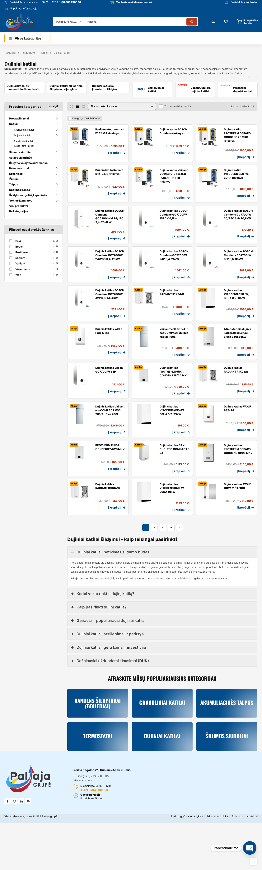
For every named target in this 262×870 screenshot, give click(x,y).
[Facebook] (7, 801)
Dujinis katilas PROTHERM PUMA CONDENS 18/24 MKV (174, 371)
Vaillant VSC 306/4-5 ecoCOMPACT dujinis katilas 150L (174, 332)
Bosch (19, 246)
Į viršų (253, 861)
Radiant (20, 257)
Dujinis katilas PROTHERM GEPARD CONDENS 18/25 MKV (238, 449)
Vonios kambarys (20, 200)
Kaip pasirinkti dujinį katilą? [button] (102, 607)
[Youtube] (28, 801)
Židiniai (14, 179)
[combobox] (68, 21)
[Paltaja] (19, 21)
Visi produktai (18, 205)
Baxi (18, 241)
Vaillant (20, 263)
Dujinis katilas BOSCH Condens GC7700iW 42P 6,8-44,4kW (109, 294)
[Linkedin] (21, 801)
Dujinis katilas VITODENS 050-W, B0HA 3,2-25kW (172, 410)
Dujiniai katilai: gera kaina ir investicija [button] (111, 647)
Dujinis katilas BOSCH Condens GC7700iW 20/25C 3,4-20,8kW (238, 214)
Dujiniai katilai (22, 135)
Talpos (13, 184)
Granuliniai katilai (24, 129)
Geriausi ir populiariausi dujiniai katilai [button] (111, 620)
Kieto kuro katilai (24, 145)
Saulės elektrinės (20, 157)
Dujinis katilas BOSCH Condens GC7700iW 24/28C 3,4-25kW (109, 255)
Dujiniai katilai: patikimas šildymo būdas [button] (113, 552)
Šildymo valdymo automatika (28, 163)
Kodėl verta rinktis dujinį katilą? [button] (105, 593)
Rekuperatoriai (19, 168)
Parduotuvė (28, 52)
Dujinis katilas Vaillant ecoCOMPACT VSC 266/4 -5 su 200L (110, 410)
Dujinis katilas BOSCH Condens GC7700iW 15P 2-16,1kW (174, 214)
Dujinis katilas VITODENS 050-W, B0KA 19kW (172, 487)
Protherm (21, 252)
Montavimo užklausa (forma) (134, 2)
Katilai (44, 52)
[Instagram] (14, 801)
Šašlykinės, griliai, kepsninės (28, 195)
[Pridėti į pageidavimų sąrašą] (71, 157)
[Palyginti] (78, 157)
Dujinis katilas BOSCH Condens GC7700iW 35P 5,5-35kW (238, 255)
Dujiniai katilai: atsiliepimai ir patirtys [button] (110, 634)
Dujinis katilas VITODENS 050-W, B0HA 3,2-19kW (236, 294)
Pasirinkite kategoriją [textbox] (67, 21)
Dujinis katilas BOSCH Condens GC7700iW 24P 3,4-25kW (174, 255)
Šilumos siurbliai (20, 152)
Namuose (10, 52)
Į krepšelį (114, 153)
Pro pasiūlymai (19, 118)
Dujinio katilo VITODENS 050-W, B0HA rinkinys (236, 173)
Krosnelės (16, 173)
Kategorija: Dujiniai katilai (86, 118)
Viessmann (22, 269)
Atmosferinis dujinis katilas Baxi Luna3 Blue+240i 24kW (237, 332)
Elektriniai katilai (23, 141)
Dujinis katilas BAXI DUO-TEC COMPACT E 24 (174, 449)
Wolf (18, 274)
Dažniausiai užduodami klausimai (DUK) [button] (113, 660)
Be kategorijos (18, 211)
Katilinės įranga (19, 189)
